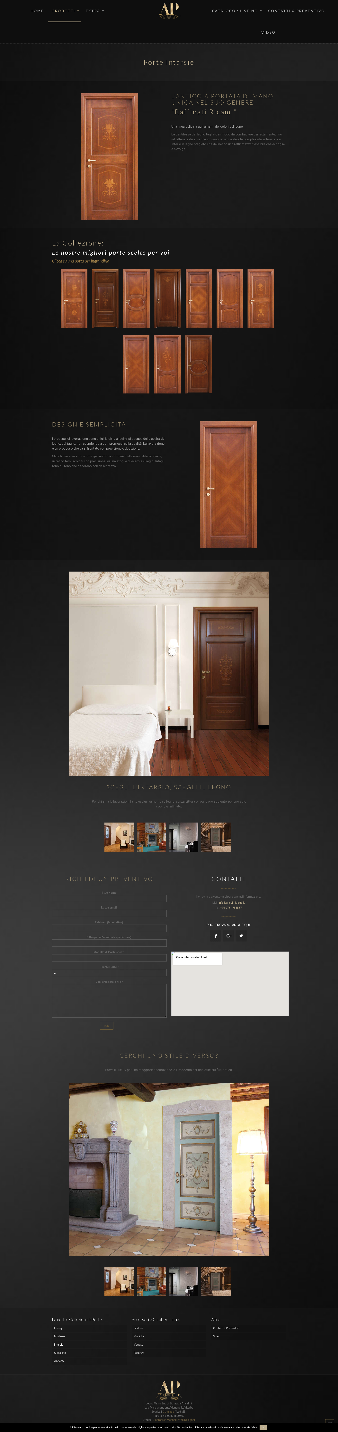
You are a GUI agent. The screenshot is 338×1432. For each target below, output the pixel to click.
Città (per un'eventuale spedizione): (109, 937)
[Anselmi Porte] (169, 11)
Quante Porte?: (109, 967)
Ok (263, 1427)
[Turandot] (168, 364)
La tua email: (109, 907)
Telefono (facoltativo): (109, 922)
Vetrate (138, 1344)
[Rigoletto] (137, 298)
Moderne (59, 1336)
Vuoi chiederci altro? (109, 981)
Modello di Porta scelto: (109, 952)
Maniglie (139, 1336)
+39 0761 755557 (231, 907)
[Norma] (262, 298)
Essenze (139, 1352)
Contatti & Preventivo (226, 1328)
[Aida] (200, 364)
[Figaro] (231, 298)
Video (216, 1336)
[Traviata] (200, 298)
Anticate (59, 1361)
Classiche (60, 1352)
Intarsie (58, 1344)
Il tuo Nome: (109, 892)
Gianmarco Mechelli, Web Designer (173, 1419)
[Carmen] (137, 364)
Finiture (138, 1328)
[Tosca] (106, 298)
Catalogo (168, 1411)
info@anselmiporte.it (232, 902)
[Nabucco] (75, 298)
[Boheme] (168, 298)
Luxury (58, 1328)
